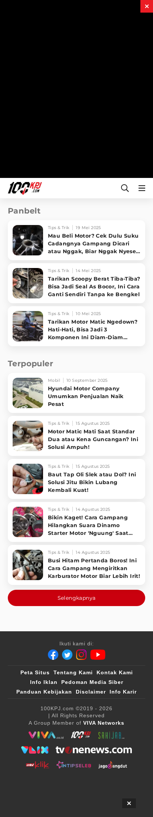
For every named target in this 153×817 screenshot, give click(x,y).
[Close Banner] (129, 803)
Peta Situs (35, 672)
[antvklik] (37, 764)
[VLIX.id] (35, 750)
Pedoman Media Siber (92, 682)
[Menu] (143, 188)
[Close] (146, 6)
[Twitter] (67, 654)
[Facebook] (53, 654)
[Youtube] (97, 654)
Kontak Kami (115, 672)
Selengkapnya (77, 598)
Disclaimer (91, 692)
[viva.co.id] (46, 735)
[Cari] (125, 188)
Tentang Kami (73, 672)
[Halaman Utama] (23, 188)
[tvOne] (94, 750)
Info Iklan (44, 682)
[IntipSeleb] (73, 764)
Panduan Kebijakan (44, 692)
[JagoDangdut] (112, 764)
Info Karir (123, 692)
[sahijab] (111, 735)
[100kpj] (81, 735)
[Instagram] (81, 654)
